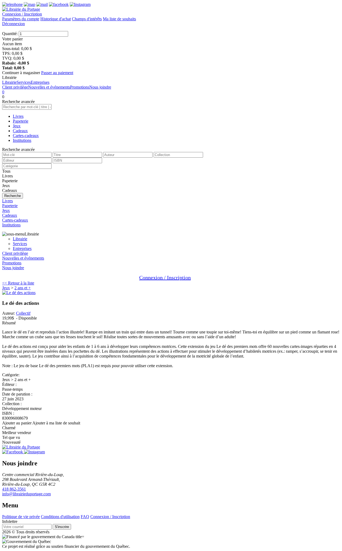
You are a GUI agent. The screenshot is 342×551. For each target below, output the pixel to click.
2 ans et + (22, 288)
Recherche (12, 196)
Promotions (79, 87)
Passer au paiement (57, 72)
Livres (18, 116)
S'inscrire (62, 527)
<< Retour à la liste (18, 283)
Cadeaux (20, 130)
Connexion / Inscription (22, 14)
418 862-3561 (14, 489)
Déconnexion (13, 23)
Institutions (22, 140)
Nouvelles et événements (49, 87)
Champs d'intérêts (87, 19)
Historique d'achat (55, 19)
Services (24, 82)
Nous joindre (100, 87)
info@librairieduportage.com (26, 494)
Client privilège (15, 87)
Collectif (23, 313)
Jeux (17, 126)
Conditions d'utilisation (60, 516)
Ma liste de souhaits (119, 19)
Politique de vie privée (21, 516)
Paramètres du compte (20, 19)
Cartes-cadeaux (26, 135)
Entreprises (40, 82)
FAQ (85, 516)
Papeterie (20, 121)
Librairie (9, 82)
